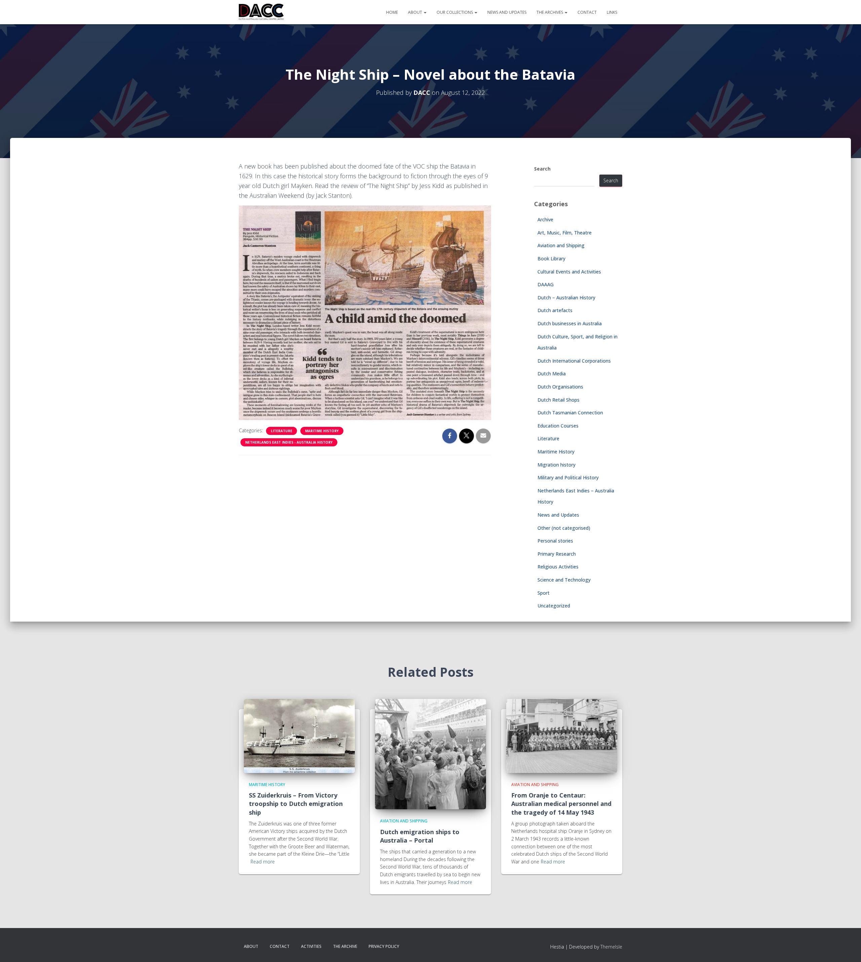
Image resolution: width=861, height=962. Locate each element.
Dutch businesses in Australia (569, 323)
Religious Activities (557, 566)
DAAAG (545, 284)
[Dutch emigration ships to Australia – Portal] (430, 753)
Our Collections (455, 12)
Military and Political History (568, 477)
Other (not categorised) (563, 528)
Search (542, 168)
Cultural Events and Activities (569, 271)
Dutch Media (551, 373)
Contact (587, 12)
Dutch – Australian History (566, 297)
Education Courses (557, 425)
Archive (545, 219)
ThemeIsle (611, 947)
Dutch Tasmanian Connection (570, 412)
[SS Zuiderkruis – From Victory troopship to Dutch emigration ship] (299, 735)
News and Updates (506, 12)
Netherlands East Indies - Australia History (289, 442)
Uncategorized (553, 605)
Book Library (551, 258)
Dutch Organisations (560, 386)
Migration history (556, 464)
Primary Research (556, 554)
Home (392, 12)
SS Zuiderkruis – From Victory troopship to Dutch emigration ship (296, 803)
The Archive (345, 946)
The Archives (550, 12)
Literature (281, 431)
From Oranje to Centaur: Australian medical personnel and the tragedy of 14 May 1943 (561, 803)
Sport (543, 593)
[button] (424, 12)
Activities (311, 946)
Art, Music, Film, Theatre (564, 232)
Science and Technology (564, 580)
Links (612, 12)
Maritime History (322, 431)
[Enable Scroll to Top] (847, 948)
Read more (263, 861)
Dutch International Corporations (574, 361)
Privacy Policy (384, 946)
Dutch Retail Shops (558, 400)
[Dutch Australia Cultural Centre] (261, 12)
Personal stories (555, 541)
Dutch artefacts (554, 310)
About (415, 12)
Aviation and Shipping (561, 245)
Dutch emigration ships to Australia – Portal (419, 836)
